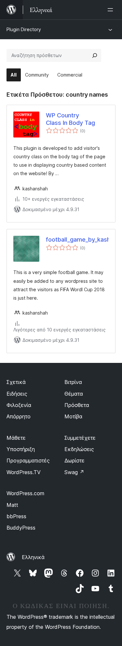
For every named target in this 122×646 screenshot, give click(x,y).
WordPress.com (25, 493)
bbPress (16, 516)
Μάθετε (16, 438)
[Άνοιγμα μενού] (111, 9)
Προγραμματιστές (28, 460)
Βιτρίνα (73, 382)
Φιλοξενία (19, 405)
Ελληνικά (33, 557)
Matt (12, 505)
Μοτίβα (73, 416)
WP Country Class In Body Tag (70, 119)
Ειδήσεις (17, 393)
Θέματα (73, 393)
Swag (74, 472)
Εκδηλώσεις (79, 449)
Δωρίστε (74, 460)
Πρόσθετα (76, 405)
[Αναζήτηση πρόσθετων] (94, 55)
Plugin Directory (24, 29)
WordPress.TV (24, 472)
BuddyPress (21, 527)
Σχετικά (16, 382)
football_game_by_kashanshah (77, 239)
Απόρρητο (19, 416)
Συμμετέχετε (80, 438)
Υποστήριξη (21, 449)
